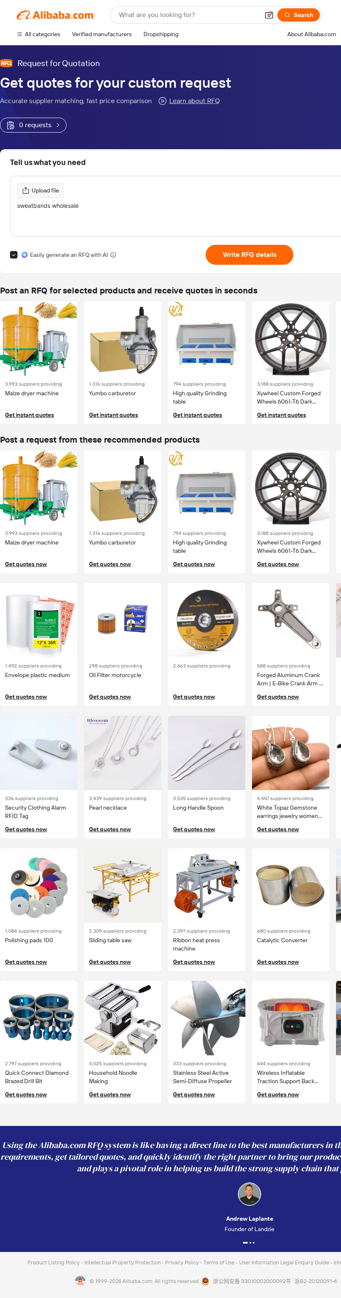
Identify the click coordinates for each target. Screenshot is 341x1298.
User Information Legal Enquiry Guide (284, 1262)
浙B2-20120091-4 (315, 1281)
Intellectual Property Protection (123, 1262)
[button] (269, 15)
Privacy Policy (182, 1262)
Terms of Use (219, 1262)
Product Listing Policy (54, 1262)
